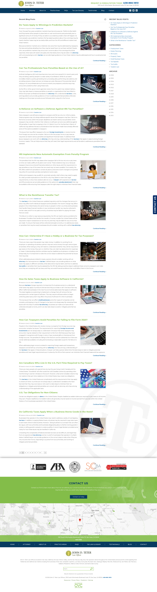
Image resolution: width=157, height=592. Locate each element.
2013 (111, 115)
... (42, 452)
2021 (111, 90)
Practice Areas (55, 10)
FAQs (66, 10)
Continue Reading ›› (99, 60)
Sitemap (90, 580)
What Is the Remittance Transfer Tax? (123, 40)
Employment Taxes (117, 48)
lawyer (56, 180)
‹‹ (20, 452)
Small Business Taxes (117, 59)
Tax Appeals (114, 61)
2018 (111, 100)
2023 (111, 84)
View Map (78, 539)
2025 (111, 78)
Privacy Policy (75, 580)
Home (23, 10)
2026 (111, 75)
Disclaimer (84, 580)
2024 (111, 81)
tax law (40, 55)
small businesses (44, 300)
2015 (111, 109)
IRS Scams (114, 54)
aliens (42, 396)
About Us (42, 10)
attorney (75, 53)
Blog (102, 10)
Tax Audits (114, 64)
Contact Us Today (78, 497)
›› (45, 452)
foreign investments (56, 132)
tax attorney (76, 225)
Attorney (32, 10)
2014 (111, 112)
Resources (67, 580)
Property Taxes (116, 56)
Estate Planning (116, 51)
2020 (111, 94)
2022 (111, 87)
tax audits (22, 266)
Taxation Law (39, 28)
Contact (111, 10)
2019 (111, 97)
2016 (111, 106)
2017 (111, 103)
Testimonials (92, 10)
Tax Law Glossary (78, 10)
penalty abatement (65, 182)
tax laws (69, 93)
